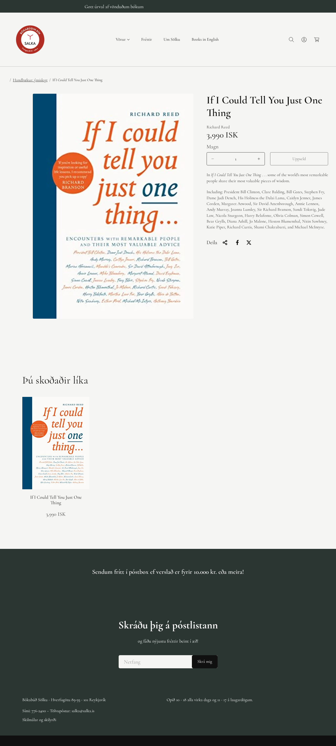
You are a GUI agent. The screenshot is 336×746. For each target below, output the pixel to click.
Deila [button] (212, 242)
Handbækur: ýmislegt (30, 80)
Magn (213, 147)
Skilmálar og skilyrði (39, 719)
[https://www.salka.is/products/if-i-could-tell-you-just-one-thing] (237, 242)
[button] (122, 39)
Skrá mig (204, 661)
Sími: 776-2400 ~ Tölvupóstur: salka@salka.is (58, 710)
